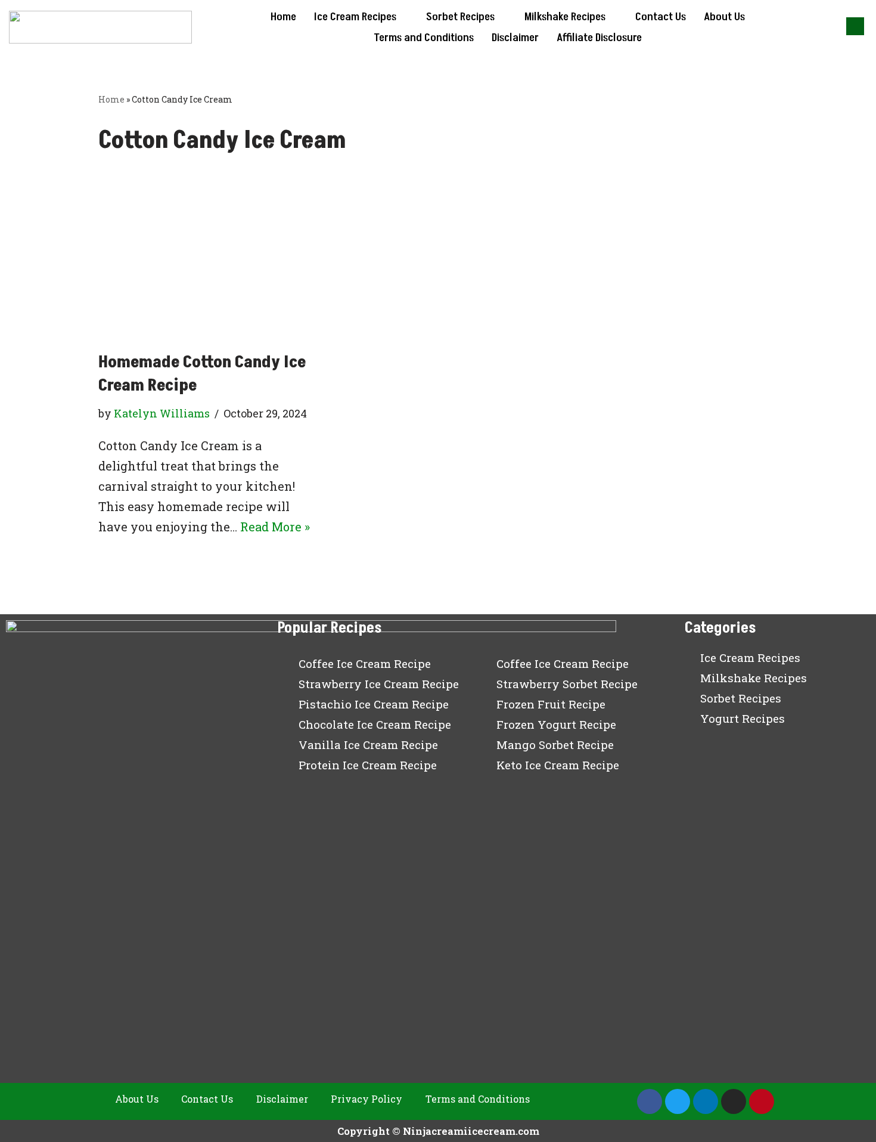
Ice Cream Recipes (355, 16)
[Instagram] (733, 1101)
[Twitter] (677, 1101)
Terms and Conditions (424, 37)
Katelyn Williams (162, 413)
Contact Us (660, 16)
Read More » (275, 526)
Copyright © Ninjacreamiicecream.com (438, 1131)
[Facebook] (649, 1101)
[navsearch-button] (855, 26)
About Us (724, 16)
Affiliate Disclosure (599, 37)
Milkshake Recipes (564, 16)
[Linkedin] (705, 1101)
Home (283, 16)
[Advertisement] (438, 261)
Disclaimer (515, 37)
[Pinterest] (761, 1101)
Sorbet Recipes (460, 16)
